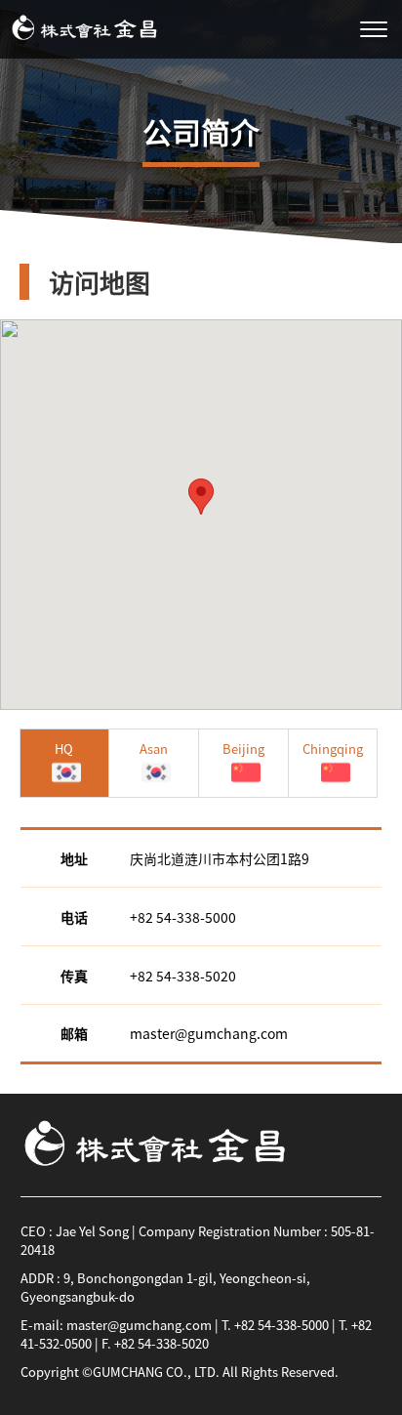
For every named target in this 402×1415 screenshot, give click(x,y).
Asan (154, 748)
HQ (64, 748)
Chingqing (332, 748)
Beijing (243, 748)
